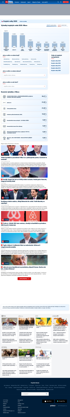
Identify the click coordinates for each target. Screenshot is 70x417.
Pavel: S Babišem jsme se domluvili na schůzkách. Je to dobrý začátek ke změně (8, 327)
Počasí (46, 385)
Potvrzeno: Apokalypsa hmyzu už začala (43, 326)
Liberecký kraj (17, 61)
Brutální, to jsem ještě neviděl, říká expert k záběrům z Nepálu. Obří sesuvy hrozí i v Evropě (9, 334)
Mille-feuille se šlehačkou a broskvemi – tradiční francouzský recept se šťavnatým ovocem (60, 341)
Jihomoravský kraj (15, 59)
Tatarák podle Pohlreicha (42, 387)
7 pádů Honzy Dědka (17, 387)
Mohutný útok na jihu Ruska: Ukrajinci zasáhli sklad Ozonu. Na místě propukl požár (9, 341)
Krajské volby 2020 (56, 63)
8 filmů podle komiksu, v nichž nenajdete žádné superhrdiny (8, 364)
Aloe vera (51, 387)
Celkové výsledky (23, 21)
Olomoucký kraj (37, 61)
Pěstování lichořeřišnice (59, 387)
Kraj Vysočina (33, 59)
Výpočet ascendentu (21, 389)
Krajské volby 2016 (56, 65)
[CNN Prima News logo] (9, 2)
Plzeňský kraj (15, 64)
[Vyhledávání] (58, 2)
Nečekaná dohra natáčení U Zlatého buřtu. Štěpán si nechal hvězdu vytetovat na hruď (26, 341)
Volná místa (5, 401)
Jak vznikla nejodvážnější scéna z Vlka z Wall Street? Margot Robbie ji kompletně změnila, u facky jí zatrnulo (9, 373)
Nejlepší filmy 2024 (15, 385)
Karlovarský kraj (25, 59)
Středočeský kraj (23, 64)
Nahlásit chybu (6, 412)
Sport (29, 2)
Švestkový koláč (49, 389)
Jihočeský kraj (6, 59)
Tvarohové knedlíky (31, 389)
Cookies (4, 409)
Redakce (19, 410)
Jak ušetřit (45, 2)
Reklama (4, 403)
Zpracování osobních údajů (23, 407)
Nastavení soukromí (21, 412)
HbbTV (4, 405)
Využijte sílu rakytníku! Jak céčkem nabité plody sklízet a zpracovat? (42, 372)
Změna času (38, 385)
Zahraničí (23, 2)
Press (19, 401)
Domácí (17, 2)
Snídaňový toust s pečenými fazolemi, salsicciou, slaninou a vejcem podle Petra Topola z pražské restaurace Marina (60, 328)
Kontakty (19, 405)
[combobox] (24, 75)
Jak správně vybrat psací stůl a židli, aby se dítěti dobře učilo (43, 358)
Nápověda (20, 409)
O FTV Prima (5, 400)
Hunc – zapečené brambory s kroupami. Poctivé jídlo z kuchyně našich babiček (59, 334)
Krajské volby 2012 (56, 68)
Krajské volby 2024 (56, 60)
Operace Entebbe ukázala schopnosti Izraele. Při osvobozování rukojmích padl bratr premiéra (42, 335)
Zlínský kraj (39, 64)
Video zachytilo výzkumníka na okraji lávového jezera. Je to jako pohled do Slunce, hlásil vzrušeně (43, 341)
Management (20, 400)
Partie (43, 385)
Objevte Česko (36, 2)
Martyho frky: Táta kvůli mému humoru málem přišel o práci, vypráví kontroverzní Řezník (25, 359)
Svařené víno (32, 387)
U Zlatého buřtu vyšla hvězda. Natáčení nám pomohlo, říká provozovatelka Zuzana (25, 334)
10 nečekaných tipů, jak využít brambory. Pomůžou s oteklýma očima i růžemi (43, 365)
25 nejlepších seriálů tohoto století (8, 358)
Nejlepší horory (24, 385)
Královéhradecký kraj (8, 61)
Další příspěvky (23, 278)
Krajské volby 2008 (56, 70)
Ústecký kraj (32, 64)
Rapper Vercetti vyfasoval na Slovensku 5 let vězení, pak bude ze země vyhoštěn (26, 365)
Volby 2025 (25, 387)
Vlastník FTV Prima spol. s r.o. (8, 410)
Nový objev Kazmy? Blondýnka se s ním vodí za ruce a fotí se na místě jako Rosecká (26, 372)
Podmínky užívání (6, 407)
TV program (31, 385)
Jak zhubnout (7, 385)
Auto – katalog (8, 387)
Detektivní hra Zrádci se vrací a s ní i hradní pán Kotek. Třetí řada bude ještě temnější (26, 327)
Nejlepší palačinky (41, 389)
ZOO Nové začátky (62, 385)
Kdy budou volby (53, 385)
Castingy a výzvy (21, 403)
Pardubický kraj (7, 64)
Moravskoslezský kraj (27, 61)
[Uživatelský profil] (60, 2)
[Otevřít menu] (3, 2)
